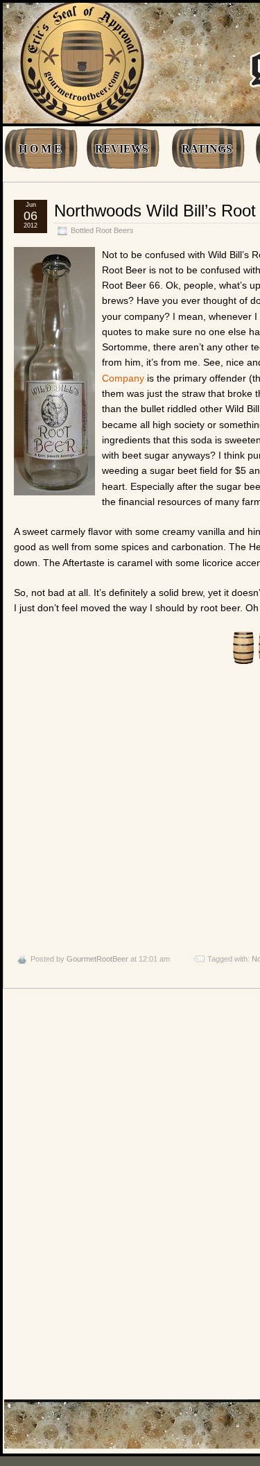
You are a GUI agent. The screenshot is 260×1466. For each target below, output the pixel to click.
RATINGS (207, 149)
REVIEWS (121, 149)
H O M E (40, 149)
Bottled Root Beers (102, 230)
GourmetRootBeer (97, 959)
